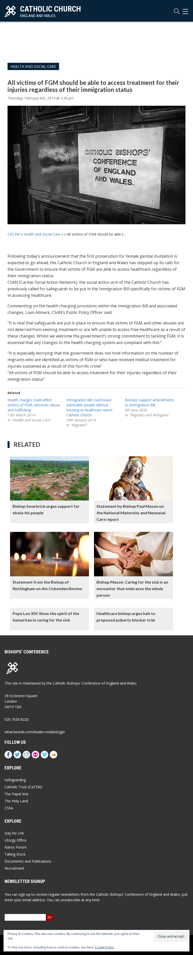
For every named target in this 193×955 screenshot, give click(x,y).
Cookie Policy (104, 947)
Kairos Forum (16, 847)
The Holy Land (16, 801)
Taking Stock (15, 854)
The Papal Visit (16, 794)
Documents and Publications (28, 861)
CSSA (9, 808)
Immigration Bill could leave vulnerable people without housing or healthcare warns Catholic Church (89, 407)
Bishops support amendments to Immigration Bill (149, 402)
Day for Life (14, 833)
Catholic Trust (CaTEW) (23, 786)
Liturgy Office (15, 840)
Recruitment (14, 868)
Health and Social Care (33, 66)
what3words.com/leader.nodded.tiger (35, 731)
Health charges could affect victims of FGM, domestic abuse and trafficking (34, 405)
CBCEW (14, 234)
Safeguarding (15, 779)
